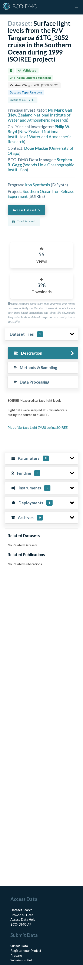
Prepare (16, 955)
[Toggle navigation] (76, 6)
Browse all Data (21, 915)
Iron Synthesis (37, 184)
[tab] (43, 353)
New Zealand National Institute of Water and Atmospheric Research (39, 117)
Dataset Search (21, 910)
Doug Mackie (36, 148)
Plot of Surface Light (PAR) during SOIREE (38, 427)
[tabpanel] (41, 418)
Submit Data (19, 946)
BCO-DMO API (21, 924)
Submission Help (21, 960)
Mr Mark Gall (60, 110)
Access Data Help (22, 919)
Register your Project (25, 950)
